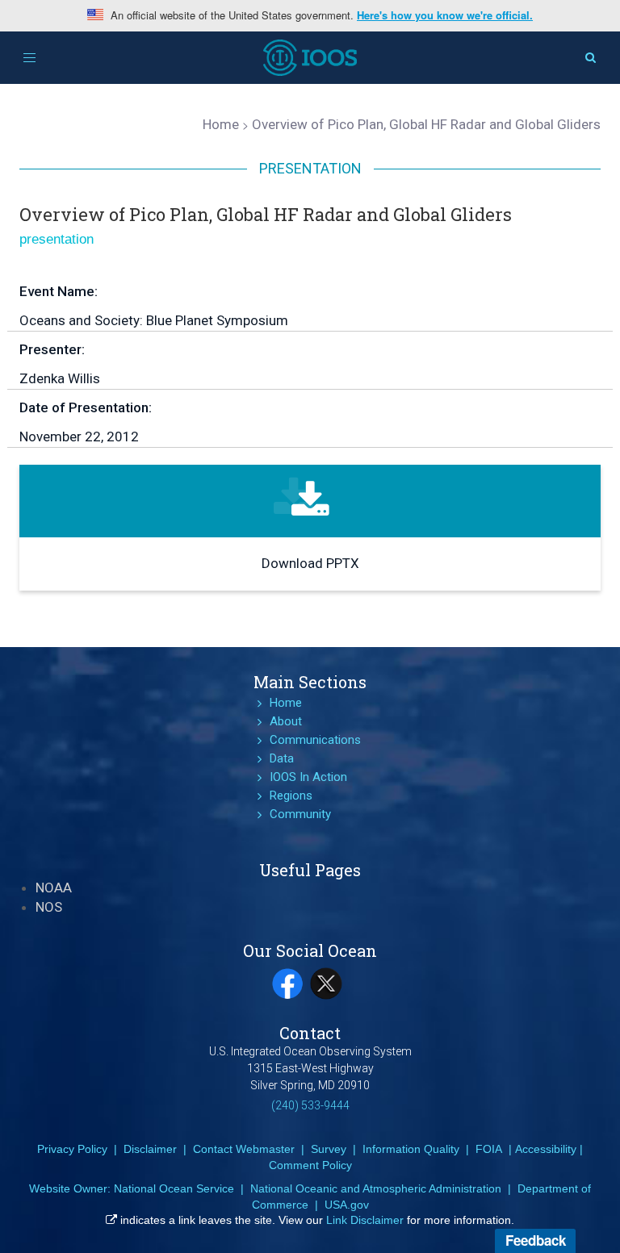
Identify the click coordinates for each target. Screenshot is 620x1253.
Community (300, 814)
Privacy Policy (72, 1148)
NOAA (54, 887)
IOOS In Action (308, 777)
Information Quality (410, 1148)
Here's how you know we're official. (445, 15)
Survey (328, 1148)
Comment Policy (310, 1165)
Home (286, 702)
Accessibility (545, 1148)
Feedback (535, 1240)
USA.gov (347, 1204)
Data (282, 758)
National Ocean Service (174, 1188)
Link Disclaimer (365, 1219)
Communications (315, 740)
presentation (56, 239)
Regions (291, 795)
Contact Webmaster (244, 1148)
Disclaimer (150, 1148)
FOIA (488, 1148)
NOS (49, 907)
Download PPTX (310, 563)
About (286, 721)
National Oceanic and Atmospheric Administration (375, 1188)
